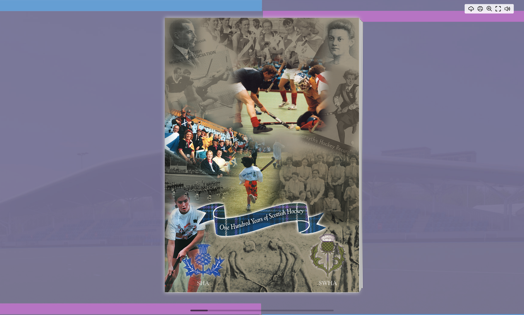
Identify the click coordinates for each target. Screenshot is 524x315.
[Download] (471, 9)
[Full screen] (498, 9)
